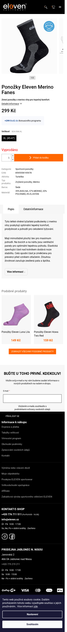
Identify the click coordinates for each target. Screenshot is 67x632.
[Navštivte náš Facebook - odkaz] (12, 536)
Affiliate (6, 491)
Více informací (15, 271)
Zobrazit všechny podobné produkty (32, 351)
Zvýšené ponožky (23, 182)
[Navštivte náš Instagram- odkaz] (5, 536)
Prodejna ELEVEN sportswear (17, 479)
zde (36, 606)
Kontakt (6, 455)
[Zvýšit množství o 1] (12, 156)
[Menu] (60, 7)
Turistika (19, 176)
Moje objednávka (10, 473)
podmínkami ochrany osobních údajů (32, 409)
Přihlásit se (12, 416)
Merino (36, 182)
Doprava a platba (10, 426)
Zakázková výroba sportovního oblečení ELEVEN (27, 496)
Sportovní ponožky (24, 169)
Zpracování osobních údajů (16, 449)
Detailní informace (10, 103)
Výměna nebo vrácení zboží (16, 468)
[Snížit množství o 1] (12, 159)
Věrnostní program (11, 438)
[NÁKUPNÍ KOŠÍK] (53, 7)
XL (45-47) (9, 138)
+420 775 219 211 (11, 564)
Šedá (17, 187)
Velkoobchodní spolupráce (15, 485)
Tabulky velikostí (10, 432)
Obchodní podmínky (12, 444)
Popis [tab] (11, 209)
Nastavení (32, 614)
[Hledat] (47, 7)
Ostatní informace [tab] (33, 209)
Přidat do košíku (41, 157)
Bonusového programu (30, 120)
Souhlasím (32, 624)
